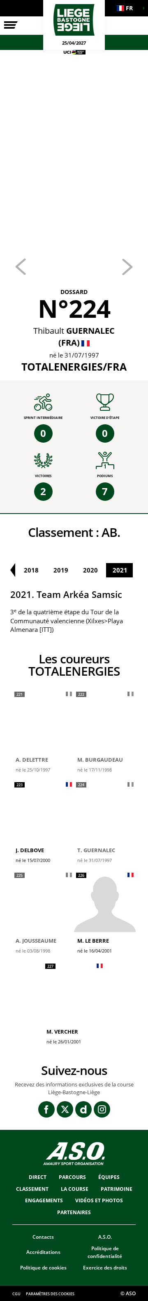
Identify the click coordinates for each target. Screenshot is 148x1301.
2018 (31, 570)
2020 (90, 570)
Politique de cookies (43, 1267)
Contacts (43, 1236)
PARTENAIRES (74, 1212)
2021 (120, 570)
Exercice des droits (105, 1267)
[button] (127, 8)
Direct (37, 1177)
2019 (60, 570)
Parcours (72, 1177)
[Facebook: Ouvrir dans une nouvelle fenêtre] (46, 1109)
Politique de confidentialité (105, 1252)
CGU (16, 1293)
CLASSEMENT (32, 1189)
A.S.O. (105, 1236)
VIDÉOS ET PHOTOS (99, 1200)
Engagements (44, 1200)
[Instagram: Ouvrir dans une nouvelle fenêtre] (102, 1109)
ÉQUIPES (109, 1177)
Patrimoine (116, 1189)
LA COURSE (74, 1189)
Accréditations (43, 1252)
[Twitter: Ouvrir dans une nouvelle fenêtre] (65, 1109)
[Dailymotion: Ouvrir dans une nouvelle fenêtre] (83, 1109)
